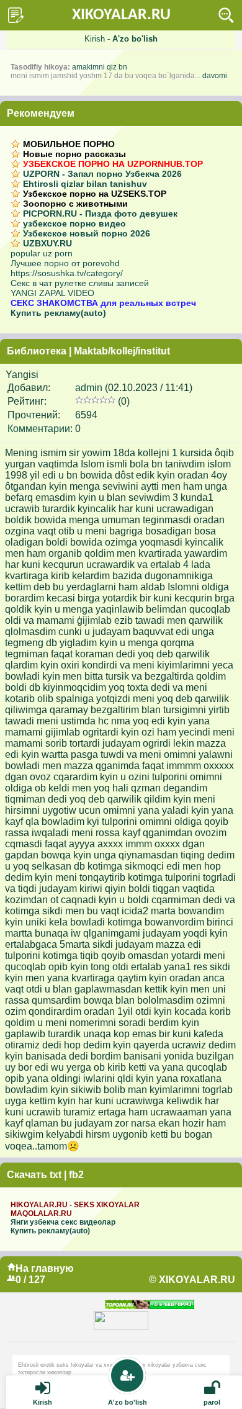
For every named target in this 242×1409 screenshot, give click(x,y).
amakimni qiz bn (99, 67)
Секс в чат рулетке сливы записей (80, 283)
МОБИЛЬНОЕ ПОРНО (69, 144)
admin (88, 387)
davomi (214, 75)
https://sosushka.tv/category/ (67, 273)
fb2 (76, 1174)
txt (55, 1174)
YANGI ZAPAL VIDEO (52, 293)
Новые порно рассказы (74, 154)
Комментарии (38, 428)
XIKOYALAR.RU (121, 15)
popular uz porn (42, 253)
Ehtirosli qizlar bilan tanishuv (85, 184)
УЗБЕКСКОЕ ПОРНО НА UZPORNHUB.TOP (113, 164)
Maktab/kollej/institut (122, 351)
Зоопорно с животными (75, 204)
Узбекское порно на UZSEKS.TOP (94, 194)
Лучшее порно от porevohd (65, 263)
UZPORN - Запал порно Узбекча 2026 (102, 174)
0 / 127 (30, 1279)
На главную (45, 1268)
